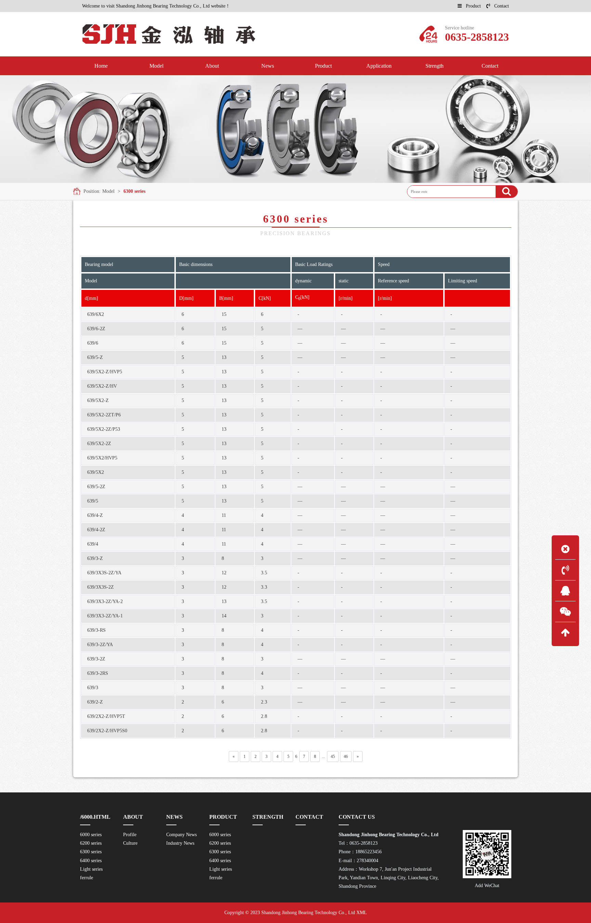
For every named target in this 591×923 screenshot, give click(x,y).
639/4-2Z (96, 529)
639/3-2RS (97, 673)
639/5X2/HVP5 (102, 457)
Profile (129, 834)
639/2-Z (95, 702)
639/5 (92, 501)
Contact (501, 6)
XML (361, 912)
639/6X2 (95, 314)
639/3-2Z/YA (100, 644)
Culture (130, 843)
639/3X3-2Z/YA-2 (105, 601)
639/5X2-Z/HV (102, 386)
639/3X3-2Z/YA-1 (105, 615)
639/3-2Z (96, 658)
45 (333, 756)
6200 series (91, 843)
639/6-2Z (96, 328)
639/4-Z (95, 515)
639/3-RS (96, 630)
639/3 (92, 687)
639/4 (92, 544)
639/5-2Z (96, 486)
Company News (181, 834)
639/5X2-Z (98, 400)
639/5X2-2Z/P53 (103, 429)
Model (108, 191)
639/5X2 (95, 472)
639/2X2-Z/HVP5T (106, 716)
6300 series (134, 191)
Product (473, 6)
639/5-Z (95, 357)
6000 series (91, 834)
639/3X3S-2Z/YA (104, 572)
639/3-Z (95, 558)
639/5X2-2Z (99, 443)
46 (346, 756)
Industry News (180, 843)
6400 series (91, 860)
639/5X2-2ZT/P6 (104, 414)
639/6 (92, 343)
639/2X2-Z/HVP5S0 (107, 730)
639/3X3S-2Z (100, 587)
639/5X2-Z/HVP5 (104, 371)
